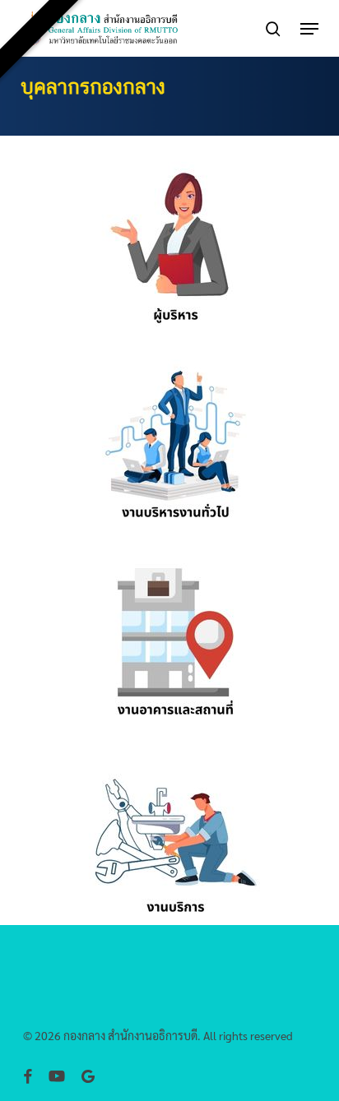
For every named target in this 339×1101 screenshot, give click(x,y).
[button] (309, 29)
